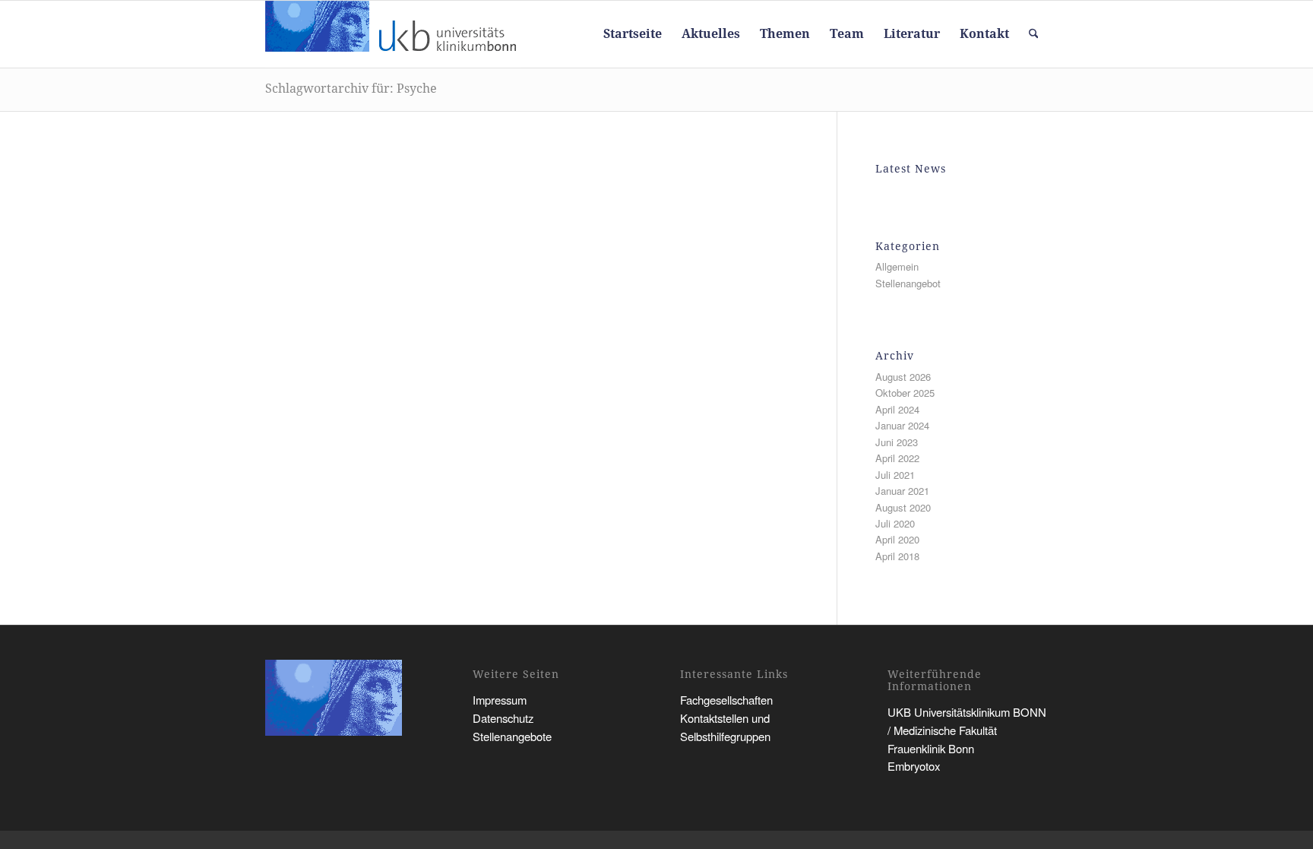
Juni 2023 (896, 442)
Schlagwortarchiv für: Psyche (351, 88)
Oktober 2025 (905, 392)
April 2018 (897, 556)
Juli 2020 (895, 523)
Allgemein (897, 266)
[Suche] (1034, 34)
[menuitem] (632, 34)
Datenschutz (503, 718)
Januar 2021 (902, 490)
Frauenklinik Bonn (930, 748)
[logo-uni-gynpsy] (393, 34)
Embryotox (913, 766)
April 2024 (897, 409)
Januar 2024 (902, 425)
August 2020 (903, 507)
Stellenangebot (908, 283)
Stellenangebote (512, 736)
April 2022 (897, 458)
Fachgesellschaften (726, 700)
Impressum (500, 700)
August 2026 (903, 376)
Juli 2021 (895, 474)
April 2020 (897, 539)
